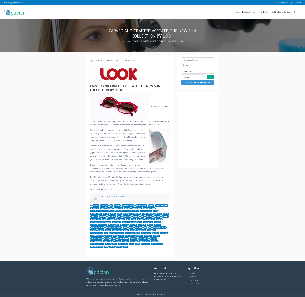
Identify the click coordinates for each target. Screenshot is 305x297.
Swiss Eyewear (143, 238)
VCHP (137, 244)
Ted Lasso (153, 238)
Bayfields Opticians (128, 205)
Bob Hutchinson (100, 60)
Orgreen (107, 230)
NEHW (131, 227)
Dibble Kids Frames (149, 208)
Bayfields (117, 205)
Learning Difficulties (97, 222)
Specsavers (148, 236)
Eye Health (263, 12)
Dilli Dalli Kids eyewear (122, 211)
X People (119, 247)
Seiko (115, 236)
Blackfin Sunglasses (161, 205)
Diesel (111, 211)
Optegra (93, 230)
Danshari (127, 208)
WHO (106, 247)
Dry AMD (106, 214)
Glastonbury (127, 216)
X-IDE (125, 247)
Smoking (139, 236)
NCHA (125, 227)
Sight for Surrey (130, 236)
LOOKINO (157, 222)
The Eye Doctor (108, 241)
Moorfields (142, 225)
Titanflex (125, 241)
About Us (192, 273)
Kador (133, 219)
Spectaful (156, 236)
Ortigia (132, 230)
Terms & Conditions (195, 284)
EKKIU (119, 214)
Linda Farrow (117, 222)
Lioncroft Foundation (129, 222)
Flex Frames (111, 216)
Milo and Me (133, 225)
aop (111, 205)
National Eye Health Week (113, 227)
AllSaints (95, 205)
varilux (132, 244)
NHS (145, 227)
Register (298, 3)
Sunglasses (131, 60)
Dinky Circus (134, 211)
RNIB (137, 233)
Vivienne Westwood (96, 247)
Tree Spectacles (145, 241)
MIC (117, 225)
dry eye (113, 214)
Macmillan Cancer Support (98, 225)
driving (156, 211)
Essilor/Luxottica (135, 214)
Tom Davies (134, 241)
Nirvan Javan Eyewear (159, 227)
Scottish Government (97, 236)
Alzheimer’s (104, 205)
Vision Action (145, 244)
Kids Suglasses (149, 219)
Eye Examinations (248, 12)
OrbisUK (100, 230)
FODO (119, 216)
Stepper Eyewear (123, 238)
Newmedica (138, 227)
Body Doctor (94, 208)
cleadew (109, 208)
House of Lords (95, 219)
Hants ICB (149, 216)
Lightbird (108, 222)
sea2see (108, 236)
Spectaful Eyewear (96, 238)
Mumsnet (157, 225)
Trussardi (155, 241)
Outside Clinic (141, 230)
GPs (142, 216)
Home (237, 12)
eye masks (158, 214)
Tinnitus (117, 241)
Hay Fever (157, 216)
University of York (111, 244)
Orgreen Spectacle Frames (120, 230)
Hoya (104, 219)
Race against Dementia (116, 233)
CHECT (103, 208)
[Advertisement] (198, 130)
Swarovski (134, 238)
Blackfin (151, 205)
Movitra (150, 225)
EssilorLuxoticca (148, 214)
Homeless (165, 216)
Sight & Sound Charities (281, 12)
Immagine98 (120, 219)
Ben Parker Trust (141, 205)
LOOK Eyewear (148, 222)
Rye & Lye (155, 233)
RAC (106, 233)
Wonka (112, 247)
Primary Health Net (96, 233)
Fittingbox (103, 216)
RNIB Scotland (146, 233)
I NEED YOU (111, 219)
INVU (128, 219)
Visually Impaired (157, 244)
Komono (159, 219)
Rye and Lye (164, 233)
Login (291, 3)
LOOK (139, 222)
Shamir (121, 236)
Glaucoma (136, 216)
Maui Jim (111, 225)
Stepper (113, 238)
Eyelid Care (94, 216)
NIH (150, 227)
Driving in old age (96, 214)
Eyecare (166, 214)
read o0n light (130, 233)
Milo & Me (124, 225)
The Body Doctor (96, 241)
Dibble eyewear (136, 208)
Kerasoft (140, 219)
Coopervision (118, 208)
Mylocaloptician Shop (97, 227)
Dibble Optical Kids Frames (99, 211)
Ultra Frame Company (97, 244)
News (296, 12)
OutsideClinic (151, 230)
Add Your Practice (281, 3)
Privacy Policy (193, 280)
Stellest (106, 238)
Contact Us (192, 277)
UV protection (123, 244)
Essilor (125, 214)
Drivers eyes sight (146, 211)
